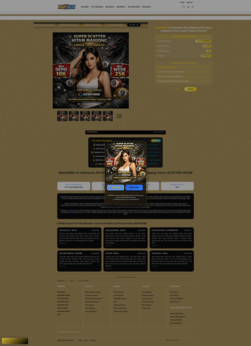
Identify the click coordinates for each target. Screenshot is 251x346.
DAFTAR (134, 187)
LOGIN (115, 187)
